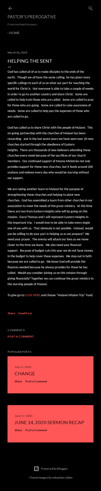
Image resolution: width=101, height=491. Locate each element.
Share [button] (11, 313)
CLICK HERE (32, 295)
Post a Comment (21, 336)
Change (25, 373)
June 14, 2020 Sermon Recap (49, 422)
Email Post (25, 313)
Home (14, 33)
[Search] (90, 7)
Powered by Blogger (54, 468)
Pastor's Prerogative (32, 16)
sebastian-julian (62, 477)
